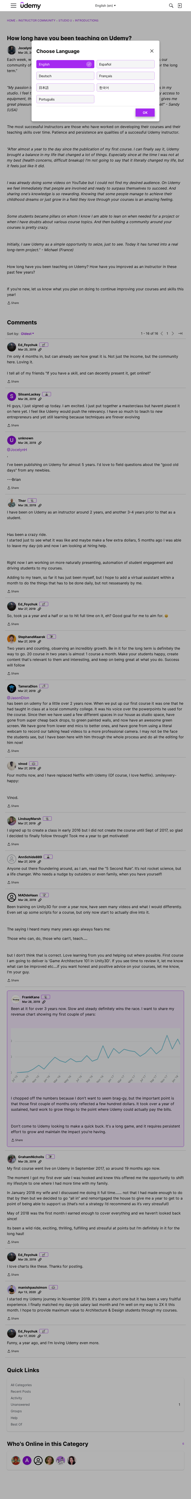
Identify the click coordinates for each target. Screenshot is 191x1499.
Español (105, 64)
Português (47, 99)
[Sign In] (179, 5)
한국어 (104, 87)
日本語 (44, 87)
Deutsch (45, 76)
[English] (30, 6)
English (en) (104, 5)
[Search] (171, 5)
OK (145, 113)
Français (105, 76)
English (44, 64)
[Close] (152, 51)
